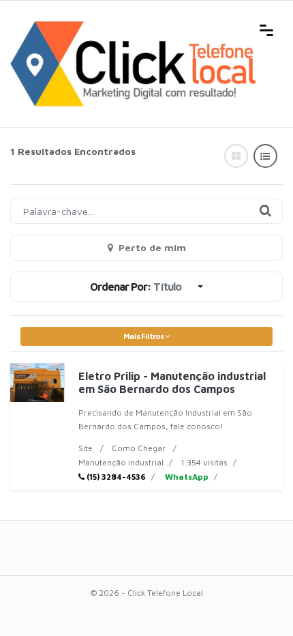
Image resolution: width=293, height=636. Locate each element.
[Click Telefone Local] (133, 29)
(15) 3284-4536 (115, 477)
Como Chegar (139, 448)
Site (85, 448)
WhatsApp (186, 477)
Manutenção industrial (121, 462)
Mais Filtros (144, 336)
